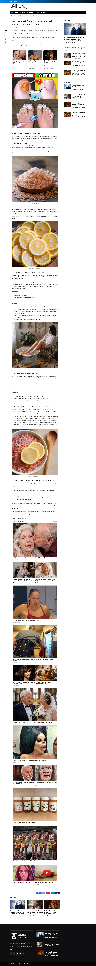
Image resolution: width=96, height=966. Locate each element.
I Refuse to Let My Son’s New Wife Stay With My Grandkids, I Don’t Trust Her (35, 912)
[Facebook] (5, 33)
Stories (65, 44)
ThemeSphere (27, 963)
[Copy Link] (5, 45)
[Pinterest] (5, 39)
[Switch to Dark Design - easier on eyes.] (82, 12)
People (43, 12)
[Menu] (12, 12)
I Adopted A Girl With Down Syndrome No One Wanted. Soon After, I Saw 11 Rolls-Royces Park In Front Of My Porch (78, 73)
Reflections (30, 12)
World (11, 1)
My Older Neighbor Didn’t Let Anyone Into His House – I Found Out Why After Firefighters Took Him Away (51, 913)
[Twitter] (5, 36)
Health (85, 963)
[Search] (84, 12)
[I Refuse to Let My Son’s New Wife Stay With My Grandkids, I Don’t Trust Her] (35, 904)
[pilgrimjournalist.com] (19, 7)
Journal (22, 12)
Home (16, 12)
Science (15, 1)
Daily (38, 12)
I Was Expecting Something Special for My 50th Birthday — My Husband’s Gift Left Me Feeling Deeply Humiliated (17, 913)
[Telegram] (5, 42)
